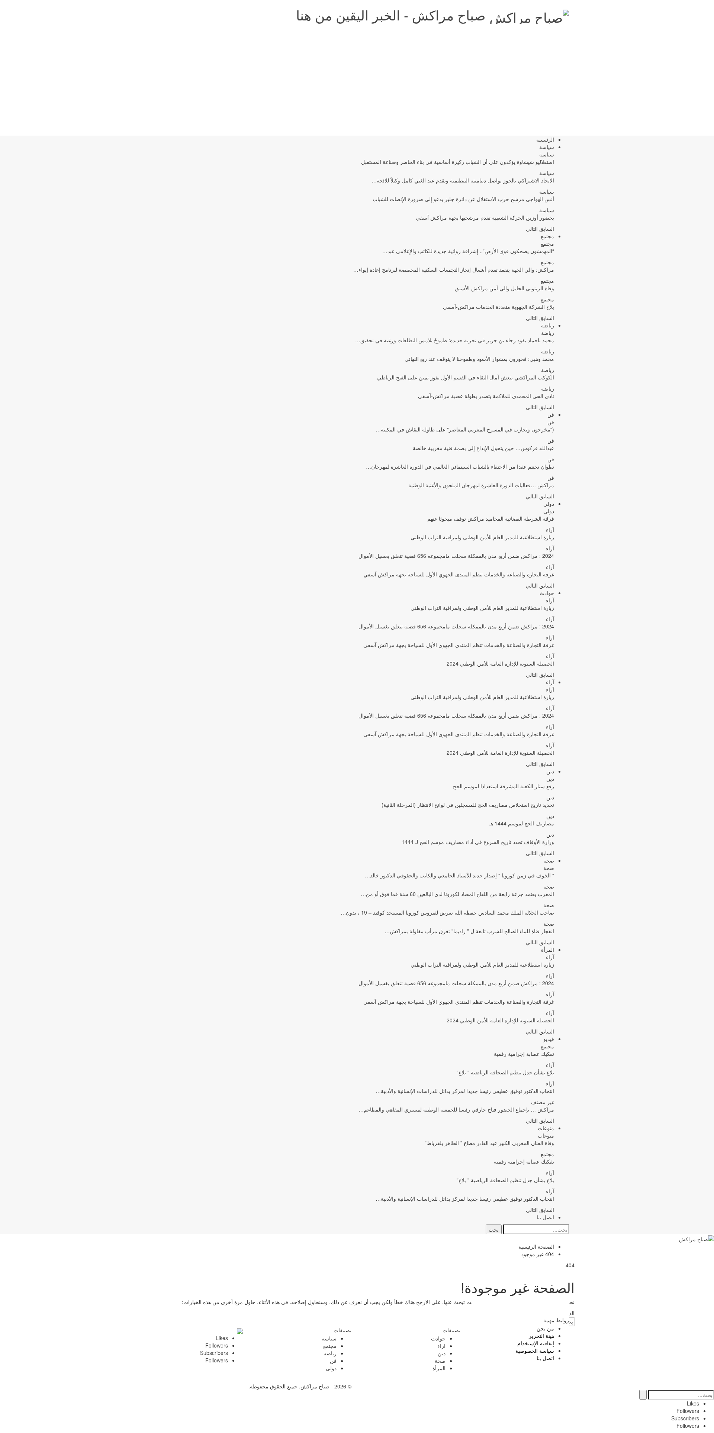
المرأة (547, 949)
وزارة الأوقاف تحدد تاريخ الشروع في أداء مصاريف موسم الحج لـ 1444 (478, 841)
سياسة (546, 147)
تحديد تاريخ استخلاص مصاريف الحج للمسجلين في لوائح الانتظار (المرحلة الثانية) (468, 804)
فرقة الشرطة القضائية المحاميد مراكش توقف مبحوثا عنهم (490, 518)
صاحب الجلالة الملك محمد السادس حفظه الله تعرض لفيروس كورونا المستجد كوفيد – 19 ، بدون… (447, 912)
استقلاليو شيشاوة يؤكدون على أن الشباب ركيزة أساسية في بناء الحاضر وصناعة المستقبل (457, 161)
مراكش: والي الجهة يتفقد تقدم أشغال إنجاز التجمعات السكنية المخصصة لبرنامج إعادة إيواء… (453, 269)
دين (550, 771)
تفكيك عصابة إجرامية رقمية (524, 1053)
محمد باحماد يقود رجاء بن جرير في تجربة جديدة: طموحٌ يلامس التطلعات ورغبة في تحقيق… (454, 340)
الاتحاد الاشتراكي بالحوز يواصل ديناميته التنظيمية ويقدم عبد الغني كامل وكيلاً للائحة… (463, 180)
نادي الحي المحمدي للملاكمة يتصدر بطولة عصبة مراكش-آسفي (486, 396)
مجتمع (547, 236)
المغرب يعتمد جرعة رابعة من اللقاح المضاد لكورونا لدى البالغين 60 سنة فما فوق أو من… (457, 893)
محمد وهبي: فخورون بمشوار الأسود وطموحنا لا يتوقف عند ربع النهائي (479, 358)
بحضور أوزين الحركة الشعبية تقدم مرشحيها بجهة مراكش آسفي (485, 217)
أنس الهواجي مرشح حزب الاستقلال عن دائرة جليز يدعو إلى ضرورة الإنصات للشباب (463, 199)
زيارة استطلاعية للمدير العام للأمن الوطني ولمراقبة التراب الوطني (482, 537)
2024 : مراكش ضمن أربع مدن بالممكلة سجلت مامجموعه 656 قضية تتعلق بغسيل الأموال (456, 555)
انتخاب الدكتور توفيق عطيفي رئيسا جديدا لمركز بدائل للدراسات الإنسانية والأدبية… (465, 1090)
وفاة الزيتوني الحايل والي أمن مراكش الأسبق (504, 288)
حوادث (547, 592)
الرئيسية (545, 139)
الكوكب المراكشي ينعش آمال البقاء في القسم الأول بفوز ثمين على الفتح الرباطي (465, 377)
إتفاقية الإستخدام (535, 1343)
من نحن (545, 1328)
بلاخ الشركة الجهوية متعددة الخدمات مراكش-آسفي (498, 306)
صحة (548, 860)
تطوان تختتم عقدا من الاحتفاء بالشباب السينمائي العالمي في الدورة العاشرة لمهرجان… (460, 466)
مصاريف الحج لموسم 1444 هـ (521, 823)
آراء (550, 529)
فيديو (548, 1038)
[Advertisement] (357, 80)
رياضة (547, 325)
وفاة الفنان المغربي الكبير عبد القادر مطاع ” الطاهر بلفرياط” (489, 1142)
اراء (441, 1345)
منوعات (546, 1128)
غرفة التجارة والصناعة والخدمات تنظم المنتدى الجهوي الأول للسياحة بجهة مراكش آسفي (458, 574)
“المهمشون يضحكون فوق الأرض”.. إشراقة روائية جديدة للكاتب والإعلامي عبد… (468, 251)
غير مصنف (542, 1102)
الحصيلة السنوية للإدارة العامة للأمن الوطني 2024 (500, 663)
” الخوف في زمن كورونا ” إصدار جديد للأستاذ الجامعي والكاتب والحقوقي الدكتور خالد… (459, 875)
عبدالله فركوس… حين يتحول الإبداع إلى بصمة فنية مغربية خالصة (483, 448)
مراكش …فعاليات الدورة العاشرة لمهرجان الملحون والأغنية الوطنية (481, 485)
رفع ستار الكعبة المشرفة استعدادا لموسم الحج (503, 786)
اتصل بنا (545, 1217)
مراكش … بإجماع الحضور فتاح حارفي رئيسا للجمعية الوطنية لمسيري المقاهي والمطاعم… (456, 1109)
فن (550, 414)
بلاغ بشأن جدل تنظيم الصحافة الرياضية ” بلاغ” (505, 1072)
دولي (548, 503)
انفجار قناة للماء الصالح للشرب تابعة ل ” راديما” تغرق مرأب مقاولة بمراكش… (469, 931)
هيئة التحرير (541, 1335)
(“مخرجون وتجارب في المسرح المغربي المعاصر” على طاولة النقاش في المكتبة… (465, 429)
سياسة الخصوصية (534, 1350)
